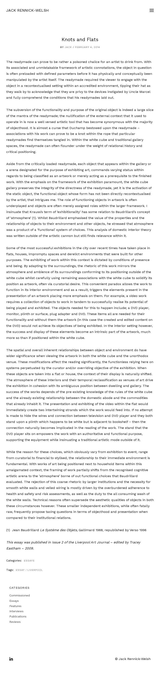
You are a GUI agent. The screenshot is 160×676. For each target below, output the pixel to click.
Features (15, 606)
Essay (20, 570)
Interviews (16, 611)
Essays (29, 560)
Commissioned (19, 595)
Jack (68, 47)
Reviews (15, 621)
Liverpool (35, 570)
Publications (17, 616)
